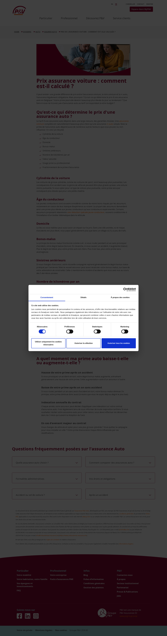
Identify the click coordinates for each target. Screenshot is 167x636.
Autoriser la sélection (83, 343)
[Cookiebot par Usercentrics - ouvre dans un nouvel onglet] (125, 289)
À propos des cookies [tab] (120, 297)
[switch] (69, 332)
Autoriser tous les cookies (118, 343)
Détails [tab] (84, 297)
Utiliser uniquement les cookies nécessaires (48, 343)
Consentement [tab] (46, 297)
